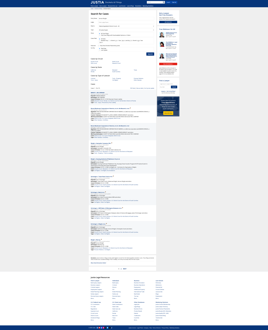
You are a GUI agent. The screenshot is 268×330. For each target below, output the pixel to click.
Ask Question (168, 22)
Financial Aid (159, 287)
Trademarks (137, 315)
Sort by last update (149, 88)
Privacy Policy (165, 327)
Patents (136, 313)
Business (136, 280)
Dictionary (158, 283)
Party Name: (94, 18)
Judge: (92, 22)
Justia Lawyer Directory (162, 306)
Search (150, 54)
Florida (92, 71)
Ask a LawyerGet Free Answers (166, 14)
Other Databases (139, 302)
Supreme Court (95, 311)
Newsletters (138, 6)
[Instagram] (103, 328)
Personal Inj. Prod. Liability (109, 102)
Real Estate (137, 294)
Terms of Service (157, 327)
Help (150, 327)
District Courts (94, 315)
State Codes (115, 306)
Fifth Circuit (94, 63)
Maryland (114, 70)
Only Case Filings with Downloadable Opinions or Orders (116, 35)
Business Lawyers (95, 285)
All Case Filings (105, 33)
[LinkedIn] (97, 328)
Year (120, 40)
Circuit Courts (94, 313)
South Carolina (116, 71)
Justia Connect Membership (163, 304)
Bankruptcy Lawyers (96, 283)
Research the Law (112, 6)
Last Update (104, 50)
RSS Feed (132, 88)
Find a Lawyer (94, 6)
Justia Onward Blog (161, 315)
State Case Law (116, 309)
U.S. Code (93, 306)
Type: (92, 30)
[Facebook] (101, 328)
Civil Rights (115, 80)
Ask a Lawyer (103, 6)
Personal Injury (116, 296)
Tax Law (136, 296)
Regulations (94, 309)
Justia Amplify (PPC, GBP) (162, 313)
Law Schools (122, 6)
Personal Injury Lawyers (97, 296)
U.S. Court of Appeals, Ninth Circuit (111, 118)
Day (107, 40)
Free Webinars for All (167, 29)
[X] (109, 328)
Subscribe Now (168, 113)
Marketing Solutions (148, 6)
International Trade (139, 291)
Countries (136, 318)
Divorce (114, 287)
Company (146, 327)
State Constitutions (117, 304)
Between (103, 40)
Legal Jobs (136, 304)
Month (113, 40)
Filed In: (93, 26)
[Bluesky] (107, 328)
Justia (94, 327)
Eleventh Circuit (116, 63)
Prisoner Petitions (138, 78)
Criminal (114, 285)
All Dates (103, 39)
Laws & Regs (130, 6)
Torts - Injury (94, 80)
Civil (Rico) (105, 120)
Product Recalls (138, 311)
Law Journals (159, 291)
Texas (135, 70)
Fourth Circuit (94, 61)
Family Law (115, 294)
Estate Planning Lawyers (97, 291)
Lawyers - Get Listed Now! (168, 91)
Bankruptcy (115, 283)
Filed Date (103, 48)
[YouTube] (99, 328)
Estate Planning (116, 291)
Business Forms (138, 309)
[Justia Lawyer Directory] (111, 328)
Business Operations (139, 285)
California (93, 70)
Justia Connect (132, 327)
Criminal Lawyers (95, 287)
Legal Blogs (137, 306)
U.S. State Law (116, 302)
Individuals (115, 280)
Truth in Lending (108, 153)
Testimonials (159, 318)
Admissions (159, 285)
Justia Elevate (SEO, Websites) (163, 311)
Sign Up (174, 2)
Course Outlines (160, 289)
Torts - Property (116, 78)
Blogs (157, 294)
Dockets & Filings (95, 318)
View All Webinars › (168, 64)
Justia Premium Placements (163, 309)
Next (125, 269)
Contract (93, 78)
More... (92, 298)
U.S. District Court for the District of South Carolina (124, 184)
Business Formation (139, 283)
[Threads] (105, 328)
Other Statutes (138, 80)
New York (114, 315)
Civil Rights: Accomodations (108, 170)
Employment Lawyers (96, 289)
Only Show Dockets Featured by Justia (110, 45)
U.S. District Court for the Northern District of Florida (122, 101)
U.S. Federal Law (96, 302)
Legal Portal (140, 327)
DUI (113, 289)
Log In (168, 2)
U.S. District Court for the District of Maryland (120, 151)
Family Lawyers (95, 294)
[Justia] (97, 2)
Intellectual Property (139, 289)
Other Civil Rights (105, 186)
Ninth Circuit (115, 61)
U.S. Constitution (95, 304)
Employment (137, 287)
